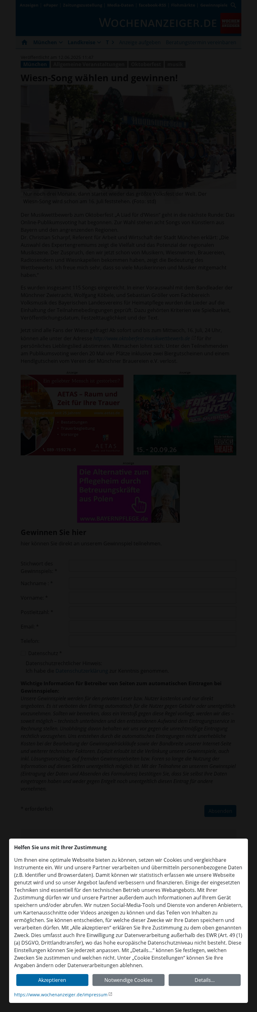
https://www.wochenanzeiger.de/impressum (61, 995)
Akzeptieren (52, 980)
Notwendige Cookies (128, 980)
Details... (205, 980)
